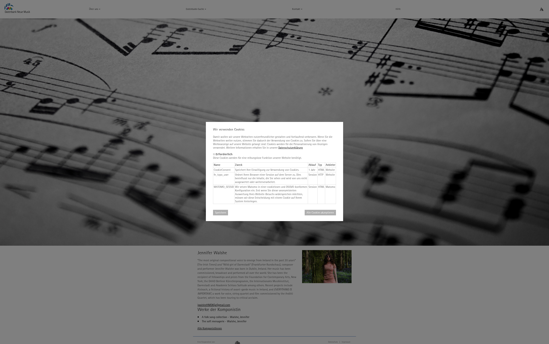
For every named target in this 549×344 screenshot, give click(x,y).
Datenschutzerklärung (290, 147)
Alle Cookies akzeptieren (320, 212)
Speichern (220, 212)
